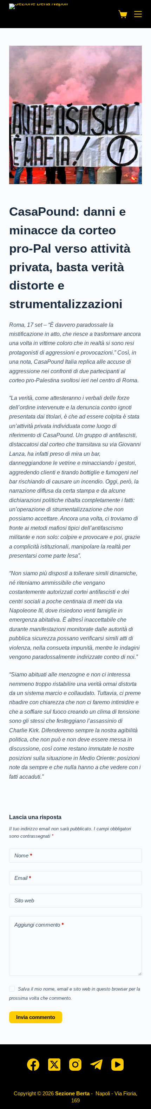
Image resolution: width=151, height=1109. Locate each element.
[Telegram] (96, 1064)
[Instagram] (75, 1064)
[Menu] (138, 14)
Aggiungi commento (39, 925)
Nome (23, 855)
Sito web (24, 900)
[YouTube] (117, 1064)
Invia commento (35, 1017)
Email (22, 878)
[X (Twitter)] (54, 1064)
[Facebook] (33, 1064)
